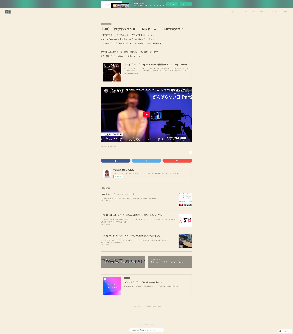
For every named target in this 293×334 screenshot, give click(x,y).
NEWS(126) (113, 146)
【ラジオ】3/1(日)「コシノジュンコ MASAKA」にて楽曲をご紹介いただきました (130, 236)
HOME (227, 11)
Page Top (146, 315)
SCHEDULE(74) (105, 146)
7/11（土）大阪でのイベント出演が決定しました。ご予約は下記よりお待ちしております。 (129, 199)
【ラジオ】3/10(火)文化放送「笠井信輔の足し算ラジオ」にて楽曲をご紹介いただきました (133, 215)
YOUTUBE (263, 11)
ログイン (186, 4)
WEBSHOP (273, 11)
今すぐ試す (172, 4)
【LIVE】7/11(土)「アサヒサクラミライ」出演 (117, 194)
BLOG (245, 11)
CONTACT (253, 11)
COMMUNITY (284, 11)
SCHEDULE (236, 11)
